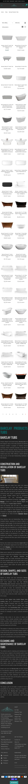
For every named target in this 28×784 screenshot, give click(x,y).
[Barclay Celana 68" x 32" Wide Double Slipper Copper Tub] (7, 396)
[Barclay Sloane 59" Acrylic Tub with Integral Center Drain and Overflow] (21, 290)
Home (2, 12)
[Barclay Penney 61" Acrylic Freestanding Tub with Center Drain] (7, 246)
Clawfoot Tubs (18, 712)
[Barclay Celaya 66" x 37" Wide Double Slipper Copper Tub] (21, 396)
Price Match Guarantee (6, 742)
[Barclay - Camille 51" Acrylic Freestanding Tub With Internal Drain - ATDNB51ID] (21, 183)
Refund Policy (4, 746)
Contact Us (17, 739)
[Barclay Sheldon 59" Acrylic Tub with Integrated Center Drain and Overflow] (7, 290)
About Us (17, 742)
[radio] (22, 27)
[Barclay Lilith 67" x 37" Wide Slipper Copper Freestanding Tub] (21, 204)
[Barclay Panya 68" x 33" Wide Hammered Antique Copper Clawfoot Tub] (7, 225)
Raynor (25, 513)
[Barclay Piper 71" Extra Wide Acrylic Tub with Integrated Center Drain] (21, 225)
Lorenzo (23, 499)
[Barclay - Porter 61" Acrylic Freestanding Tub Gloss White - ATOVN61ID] (7, 162)
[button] (7, 23)
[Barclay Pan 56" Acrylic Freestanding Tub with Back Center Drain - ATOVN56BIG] (21, 246)
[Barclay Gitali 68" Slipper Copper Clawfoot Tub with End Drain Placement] (7, 204)
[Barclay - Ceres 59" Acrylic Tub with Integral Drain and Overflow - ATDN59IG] (7, 375)
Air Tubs (17, 710)
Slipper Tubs (18, 716)
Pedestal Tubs (18, 714)
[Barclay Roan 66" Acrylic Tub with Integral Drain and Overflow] (21, 37)
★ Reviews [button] (14, 782)
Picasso (8, 547)
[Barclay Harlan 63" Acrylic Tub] (7, 77)
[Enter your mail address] (25, 766)
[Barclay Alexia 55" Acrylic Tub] (7, 58)
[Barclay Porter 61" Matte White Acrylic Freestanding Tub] (21, 162)
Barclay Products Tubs (13, 12)
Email (16, 762)
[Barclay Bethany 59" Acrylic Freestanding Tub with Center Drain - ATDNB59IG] (21, 354)
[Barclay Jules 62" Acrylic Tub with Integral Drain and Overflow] (7, 37)
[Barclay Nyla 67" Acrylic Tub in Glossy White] (21, 77)
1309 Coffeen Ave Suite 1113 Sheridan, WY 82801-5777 (20, 746)
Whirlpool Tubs (18, 721)
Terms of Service (5, 748)
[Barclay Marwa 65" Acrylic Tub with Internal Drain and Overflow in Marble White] (7, 97)
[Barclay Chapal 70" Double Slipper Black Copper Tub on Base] (21, 375)
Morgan (2, 501)
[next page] (25, 414)
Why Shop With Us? (6, 739)
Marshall (20, 513)
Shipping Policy (5, 744)
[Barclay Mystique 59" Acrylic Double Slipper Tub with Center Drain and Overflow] (7, 333)
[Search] (23, 5)
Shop (6, 12)
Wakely (4, 515)
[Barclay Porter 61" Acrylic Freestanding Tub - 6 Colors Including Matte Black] (7, 183)
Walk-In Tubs (18, 719)
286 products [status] (5, 27)
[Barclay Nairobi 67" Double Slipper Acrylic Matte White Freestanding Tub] (21, 119)
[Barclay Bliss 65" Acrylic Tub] (21, 58)
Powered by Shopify (21, 773)
